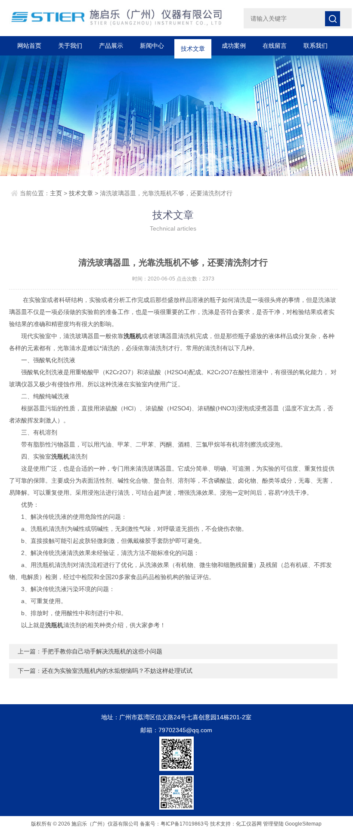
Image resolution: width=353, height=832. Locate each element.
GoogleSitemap (303, 824)
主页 (56, 193)
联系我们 (315, 45)
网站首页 (29, 45)
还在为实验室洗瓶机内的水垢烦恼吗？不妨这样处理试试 (117, 670)
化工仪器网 (249, 824)
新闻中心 (152, 45)
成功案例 (234, 45)
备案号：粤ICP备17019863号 (174, 824)
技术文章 (193, 45)
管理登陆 (273, 824)
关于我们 (70, 45)
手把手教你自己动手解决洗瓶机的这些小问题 (102, 651)
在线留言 (275, 45)
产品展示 (111, 45)
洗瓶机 (133, 336)
